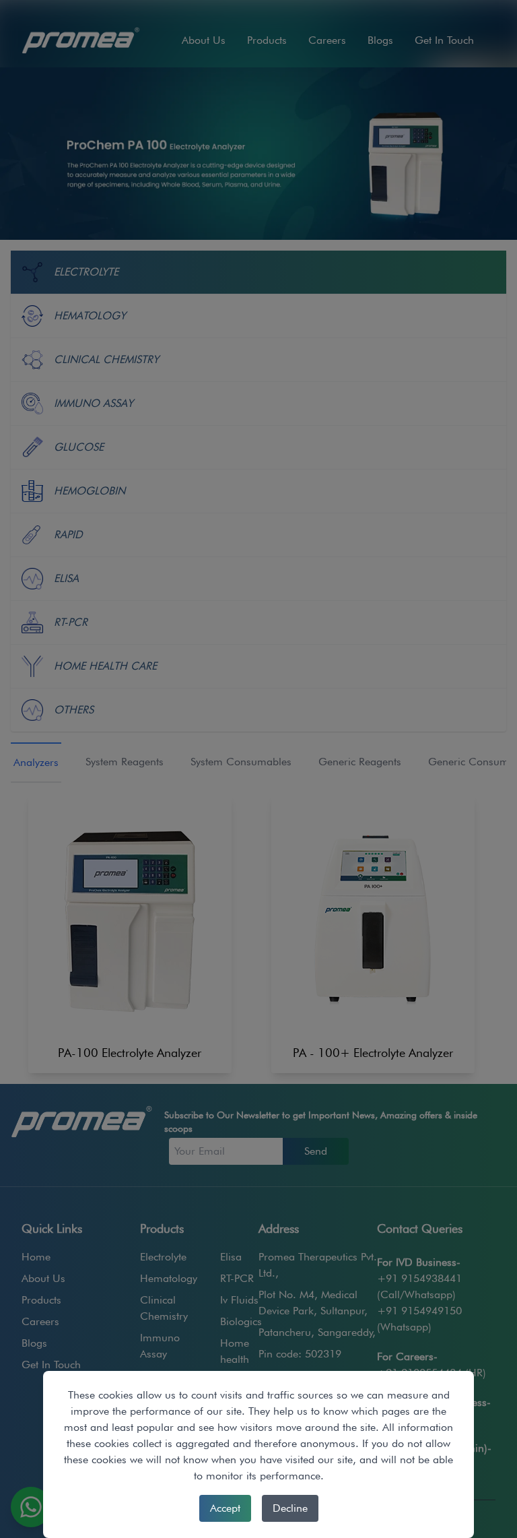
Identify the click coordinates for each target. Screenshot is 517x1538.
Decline (290, 1508)
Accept (225, 1508)
